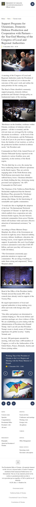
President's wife (6, 425)
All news (4, 427)
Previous (6, 373)
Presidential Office (7, 422)
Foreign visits (23, 422)
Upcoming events (24, 450)
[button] (9, 403)
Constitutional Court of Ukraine (18, 497)
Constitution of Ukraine (18, 502)
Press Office (24, 447)
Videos (22, 431)
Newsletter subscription (26, 452)
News (8, 19)
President (5, 438)
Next (30, 373)
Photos (22, 412)
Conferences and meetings (27, 417)
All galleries (23, 425)
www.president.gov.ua (8, 478)
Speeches (4, 417)
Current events (17, 19)
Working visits (24, 420)
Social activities (24, 415)
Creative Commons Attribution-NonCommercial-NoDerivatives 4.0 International (18, 471)
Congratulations (6, 420)
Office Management (25, 441)
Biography (5, 441)
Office (22, 438)
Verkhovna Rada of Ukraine (18, 493)
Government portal (18, 488)
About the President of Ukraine (8, 444)
